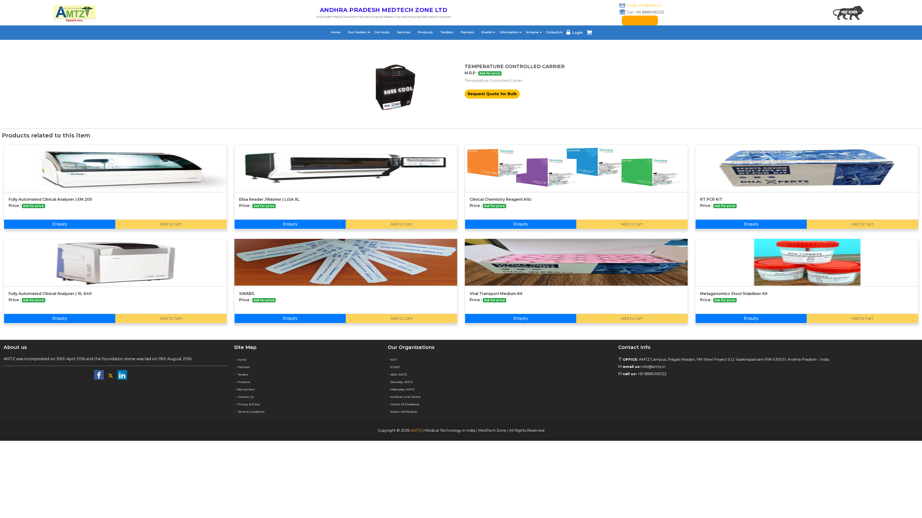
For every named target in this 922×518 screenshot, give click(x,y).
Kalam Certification (404, 411)
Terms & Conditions (250, 411)
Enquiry (59, 224)
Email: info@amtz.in (644, 5)
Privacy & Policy (248, 404)
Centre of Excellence (405, 404)
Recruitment (246, 389)
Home (335, 32)
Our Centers (357, 32)
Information (509, 32)
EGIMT (395, 367)
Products (425, 32)
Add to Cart (171, 224)
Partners (467, 32)
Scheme (532, 32)
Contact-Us (245, 397)
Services (403, 32)
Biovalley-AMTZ (402, 382)
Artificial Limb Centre (405, 397)
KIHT (394, 359)
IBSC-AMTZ (399, 374)
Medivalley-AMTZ (403, 389)
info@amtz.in (644, 366)
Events (487, 32)
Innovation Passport (639, 20)
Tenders (446, 32)
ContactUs (554, 32)
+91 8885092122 (649, 12)
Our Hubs (381, 32)
